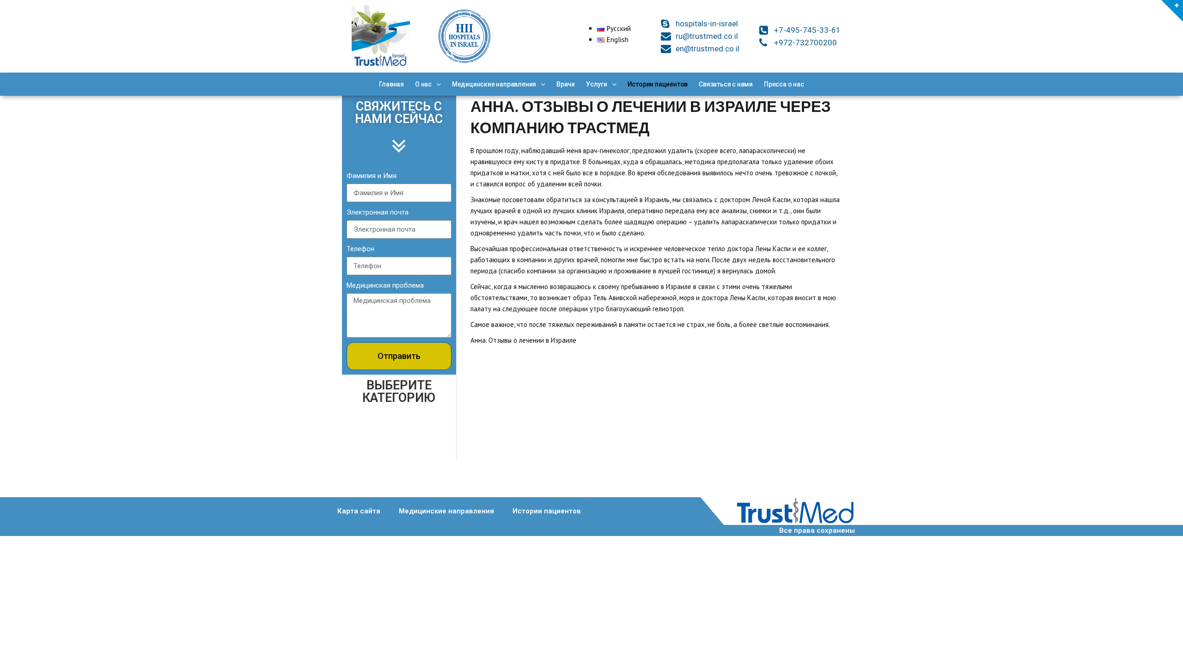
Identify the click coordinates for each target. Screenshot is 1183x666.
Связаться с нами (726, 84)
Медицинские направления (494, 84)
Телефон (360, 249)
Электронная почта (378, 212)
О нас (423, 84)
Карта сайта (358, 511)
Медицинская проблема (385, 285)
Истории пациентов (658, 84)
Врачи (565, 84)
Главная (391, 84)
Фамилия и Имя (371, 176)
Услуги (596, 84)
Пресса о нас (784, 84)
